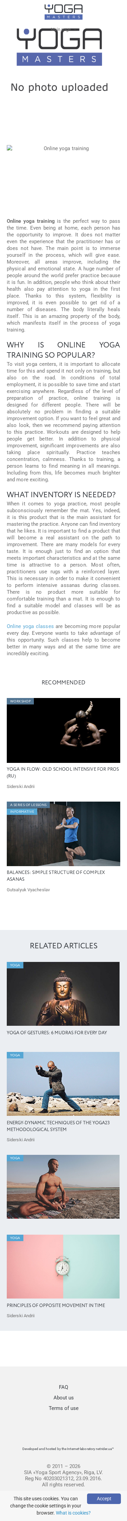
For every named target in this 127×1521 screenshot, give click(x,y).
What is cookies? (73, 1513)
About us (64, 1398)
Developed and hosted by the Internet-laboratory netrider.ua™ (68, 1449)
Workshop (20, 701)
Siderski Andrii (21, 786)
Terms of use (64, 1408)
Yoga (15, 965)
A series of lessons (28, 805)
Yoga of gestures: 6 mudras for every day (57, 1033)
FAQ (63, 1387)
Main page (61, 29)
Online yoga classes (30, 626)
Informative (22, 811)
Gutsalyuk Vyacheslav (28, 889)
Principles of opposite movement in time (56, 1306)
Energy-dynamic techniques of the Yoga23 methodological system (58, 1126)
